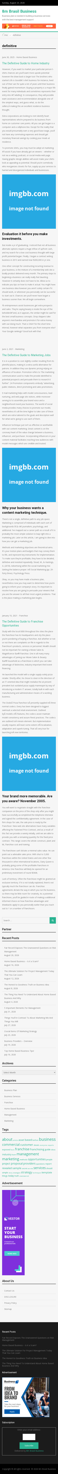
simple (5, 1172)
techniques (37, 1173)
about (7, 1139)
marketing (10, 1158)
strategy (26, 1172)
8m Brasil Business (19, 11)
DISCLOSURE (10, 1296)
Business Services (12, 1096)
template (47, 1172)
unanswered (24, 1176)
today (11, 1175)
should (49, 1168)
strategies (16, 1173)
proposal (17, 1163)
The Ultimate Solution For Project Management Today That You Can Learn (29, 973)
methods (23, 1159)
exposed (6, 1149)
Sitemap (8, 1309)
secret (24, 1168)
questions (40, 1164)
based (28, 1140)
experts (51, 1145)
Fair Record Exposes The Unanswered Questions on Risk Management (30, 949)
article (15, 1140)
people (49, 1159)
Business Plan (10, 1090)
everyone (43, 1145)
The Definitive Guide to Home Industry (25, 63)
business (47, 1139)
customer (26, 1145)
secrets (30, 1169)
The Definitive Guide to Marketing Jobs (26, 355)
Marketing (19, 349)
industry (6, 1154)
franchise (22, 1149)
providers (29, 1163)
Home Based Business (26, 57)
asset (21, 1140)
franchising (37, 1149)
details (36, 1145)
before (35, 1140)
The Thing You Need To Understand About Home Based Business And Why (30, 996)
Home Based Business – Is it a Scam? (21, 961)
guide (47, 1149)
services (40, 1168)
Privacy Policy (10, 1303)
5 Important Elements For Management (22, 1008)
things (5, 1175)
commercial (11, 1144)
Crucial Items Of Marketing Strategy (20, 1031)
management (28, 1153)
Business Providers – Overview (18, 1041)
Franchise (23, 615)
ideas (53, 1149)
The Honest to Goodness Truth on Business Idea (26, 984)
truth (16, 1175)
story (11, 1173)
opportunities (37, 1159)
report (48, 1163)
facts (12, 1150)
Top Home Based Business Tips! (19, 1051)
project (6, 1163)
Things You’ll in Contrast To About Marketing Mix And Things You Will (28, 1019)
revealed (7, 1168)
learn (14, 1154)
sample (16, 1168)
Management (10, 1114)
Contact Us (9, 1290)
